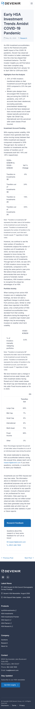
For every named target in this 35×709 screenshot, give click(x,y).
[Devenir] (11, 3)
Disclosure (5, 705)
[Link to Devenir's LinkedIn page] (3, 577)
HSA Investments (7, 613)
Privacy (22, 705)
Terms (14, 705)
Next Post (28, 558)
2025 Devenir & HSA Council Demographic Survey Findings (17, 588)
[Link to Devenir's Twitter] (8, 577)
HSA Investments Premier (10, 617)
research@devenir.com (12, 463)
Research (23, 38)
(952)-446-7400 (14, 545)
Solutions (4, 640)
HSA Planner (5, 623)
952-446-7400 (12, 667)
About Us (4, 646)
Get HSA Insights (10, 685)
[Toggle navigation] (31, 3)
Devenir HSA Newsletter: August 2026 (16, 593)
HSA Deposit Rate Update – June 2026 (16, 597)
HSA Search (5, 620)
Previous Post (8, 558)
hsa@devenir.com (12, 670)
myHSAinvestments (8, 610)
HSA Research (6, 626)
